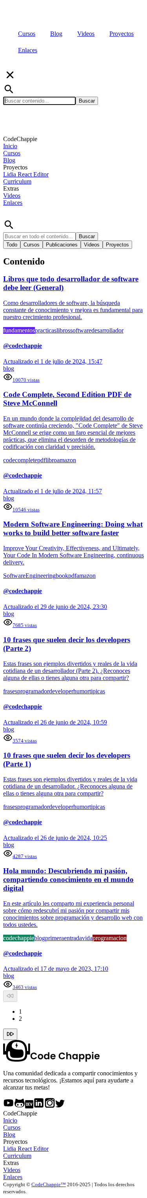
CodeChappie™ (48, 1184)
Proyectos (117, 245)
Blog (9, 160)
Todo (11, 245)
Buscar (87, 101)
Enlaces (12, 202)
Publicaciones (62, 245)
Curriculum (17, 181)
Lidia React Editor (26, 174)
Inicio (10, 146)
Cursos (11, 153)
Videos (11, 195)
